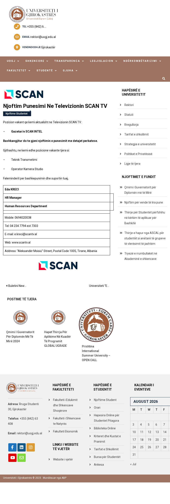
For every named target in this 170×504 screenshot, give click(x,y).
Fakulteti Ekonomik (65, 431)
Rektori (129, 105)
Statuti (128, 114)
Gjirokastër (48, 47)
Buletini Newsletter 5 (19, 285)
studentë (44, 70)
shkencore (34, 61)
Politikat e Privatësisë (138, 154)
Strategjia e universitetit (140, 144)
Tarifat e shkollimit (136, 134)
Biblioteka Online (105, 428)
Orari (97, 407)
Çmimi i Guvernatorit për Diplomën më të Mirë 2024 (20, 336)
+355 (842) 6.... (36, 26)
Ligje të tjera (132, 163)
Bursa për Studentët (107, 457)
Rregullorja (131, 124)
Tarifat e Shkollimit (106, 449)
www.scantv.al (21, 242)
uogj (11, 61)
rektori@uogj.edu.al (43, 36)
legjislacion (101, 61)
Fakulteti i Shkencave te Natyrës (67, 421)
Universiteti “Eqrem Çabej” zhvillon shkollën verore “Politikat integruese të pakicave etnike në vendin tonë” (101, 285)
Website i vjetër (63, 459)
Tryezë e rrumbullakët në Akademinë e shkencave (140, 256)
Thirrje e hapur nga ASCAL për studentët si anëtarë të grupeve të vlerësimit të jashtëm (145, 238)
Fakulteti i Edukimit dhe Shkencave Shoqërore (65, 405)
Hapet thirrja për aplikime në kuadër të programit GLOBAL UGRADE (57, 338)
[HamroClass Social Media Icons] (12, 447)
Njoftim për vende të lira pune (143, 202)
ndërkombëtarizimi (140, 61)
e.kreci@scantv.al (25, 234)
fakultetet (17, 70)
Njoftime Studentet (17, 113)
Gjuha (68, 70)
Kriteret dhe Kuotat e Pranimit (107, 439)
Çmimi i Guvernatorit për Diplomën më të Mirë (140, 190)
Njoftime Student (105, 400)
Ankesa (99, 464)
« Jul (133, 464)
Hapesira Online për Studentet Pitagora (106, 418)
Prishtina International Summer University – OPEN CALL (96, 353)
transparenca (67, 61)
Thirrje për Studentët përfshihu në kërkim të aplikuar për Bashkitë (144, 218)
